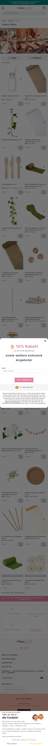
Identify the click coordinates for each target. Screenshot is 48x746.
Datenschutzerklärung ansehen (11, 736)
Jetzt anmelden (24, 380)
